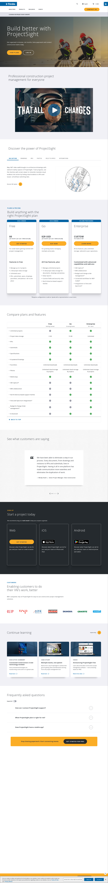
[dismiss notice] (105, 873)
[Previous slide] (50, 494)
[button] (84, 4)
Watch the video (78, 674)
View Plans (14, 52)
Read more (12, 674)
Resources (32, 9)
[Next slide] (58, 494)
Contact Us (92, 9)
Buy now (54, 244)
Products (22, 9)
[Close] (105, 879)
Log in (28, 52)
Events (41, 9)
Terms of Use (54, 880)
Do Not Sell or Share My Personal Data (73, 879)
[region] (54, 472)
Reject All (89, 879)
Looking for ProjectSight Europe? (19, 14)
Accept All (99, 879)
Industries (12, 9)
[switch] (14, 701)
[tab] (13, 158)
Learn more (86, 244)
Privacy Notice (8, 881)
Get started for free (75, 741)
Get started (22, 244)
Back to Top (16, 419)
